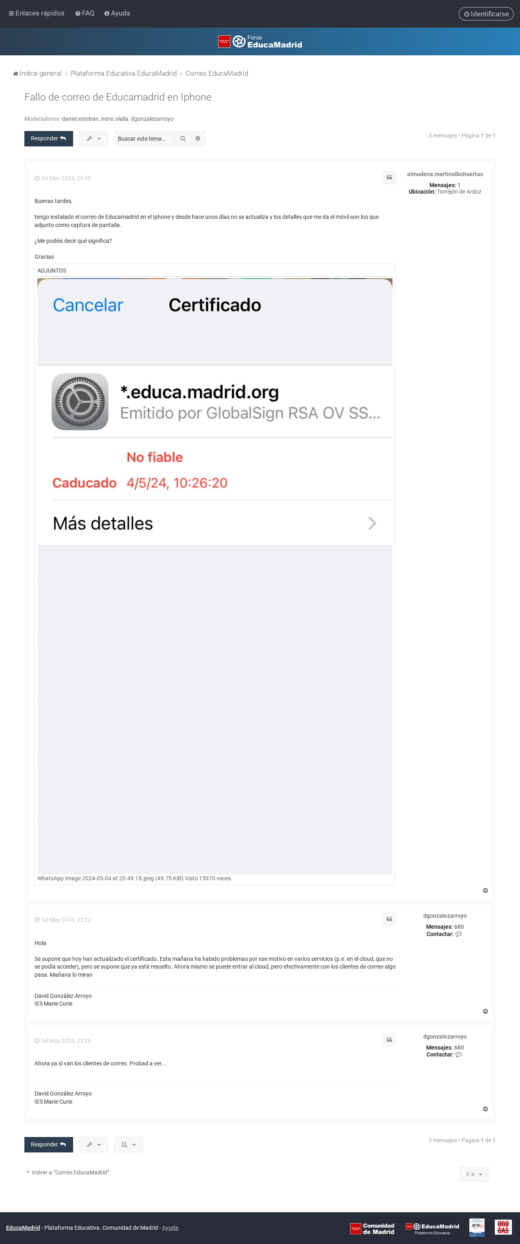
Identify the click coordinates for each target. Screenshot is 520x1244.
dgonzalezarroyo (152, 119)
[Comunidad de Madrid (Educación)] (372, 1228)
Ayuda (170, 1227)
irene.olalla (114, 119)
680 (459, 926)
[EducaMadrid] (432, 1228)
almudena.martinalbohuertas (445, 174)
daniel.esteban (80, 119)
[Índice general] (260, 41)
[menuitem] (85, 13)
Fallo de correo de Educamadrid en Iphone (118, 97)
